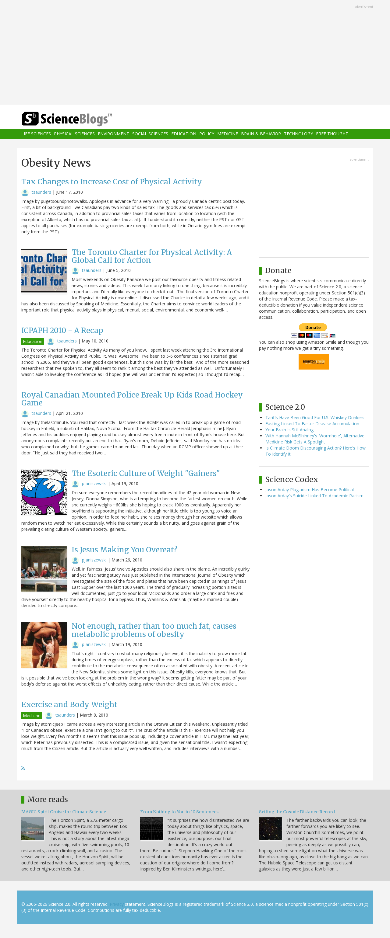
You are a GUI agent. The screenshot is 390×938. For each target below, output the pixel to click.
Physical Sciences (74, 134)
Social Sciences (150, 134)
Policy (206, 134)
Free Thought (332, 134)
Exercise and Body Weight (69, 704)
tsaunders (41, 192)
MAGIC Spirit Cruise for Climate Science (63, 812)
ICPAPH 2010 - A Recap (62, 330)
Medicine (227, 134)
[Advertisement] (195, 53)
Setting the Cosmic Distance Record (297, 812)
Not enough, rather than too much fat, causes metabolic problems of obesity (154, 630)
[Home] (79, 119)
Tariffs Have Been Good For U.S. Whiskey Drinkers (314, 417)
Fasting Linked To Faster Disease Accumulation (312, 423)
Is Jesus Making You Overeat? (124, 549)
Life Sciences (36, 134)
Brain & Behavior (261, 134)
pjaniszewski (94, 483)
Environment (113, 134)
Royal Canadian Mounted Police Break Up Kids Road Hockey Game (132, 399)
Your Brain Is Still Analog (289, 430)
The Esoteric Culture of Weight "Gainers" (146, 473)
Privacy (117, 904)
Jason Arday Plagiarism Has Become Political (309, 489)
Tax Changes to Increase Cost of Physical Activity (111, 181)
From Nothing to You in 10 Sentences (179, 812)
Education (183, 134)
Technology (298, 134)
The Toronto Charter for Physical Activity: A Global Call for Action (152, 256)
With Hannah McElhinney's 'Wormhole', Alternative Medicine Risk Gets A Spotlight (314, 439)
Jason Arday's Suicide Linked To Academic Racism (314, 496)
